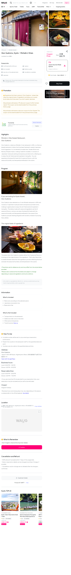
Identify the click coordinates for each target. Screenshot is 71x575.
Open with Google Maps (8, 359)
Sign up (16, 323)
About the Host (37, 122)
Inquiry (37, 126)
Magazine (45, 2)
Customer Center (23, 478)
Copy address (38, 406)
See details (26, 393)
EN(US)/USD (59, 2)
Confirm (22, 447)
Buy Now (59, 83)
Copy (27, 482)
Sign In (67, 2)
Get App (52, 2)
